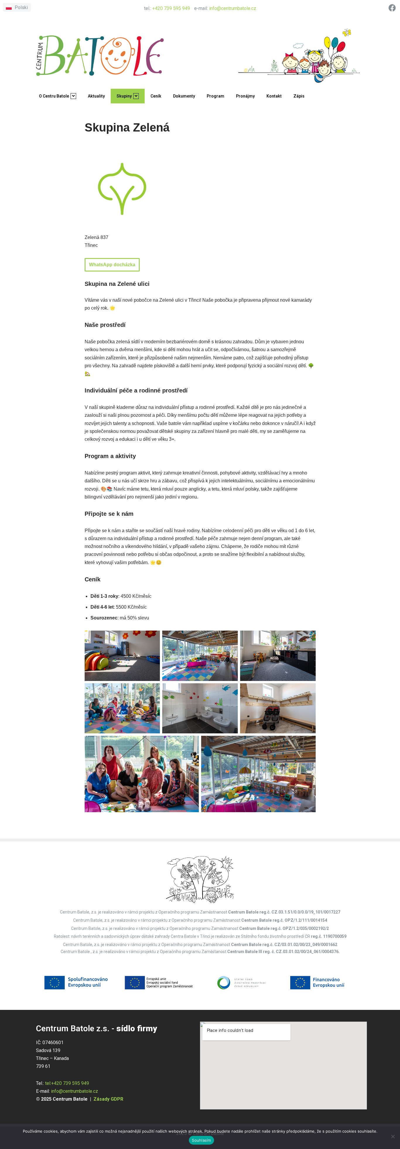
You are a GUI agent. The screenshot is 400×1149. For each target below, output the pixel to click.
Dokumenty (184, 96)
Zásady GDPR (108, 1099)
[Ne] (393, 1136)
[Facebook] (392, 8)
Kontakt (274, 96)
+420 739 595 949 (171, 8)
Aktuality (96, 96)
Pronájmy (245, 96)
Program (215, 96)
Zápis (299, 96)
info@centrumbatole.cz (232, 8)
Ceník (156, 96)
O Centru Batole (54, 96)
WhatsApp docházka (112, 264)
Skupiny (124, 96)
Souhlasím (201, 1140)
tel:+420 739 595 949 (67, 1083)
